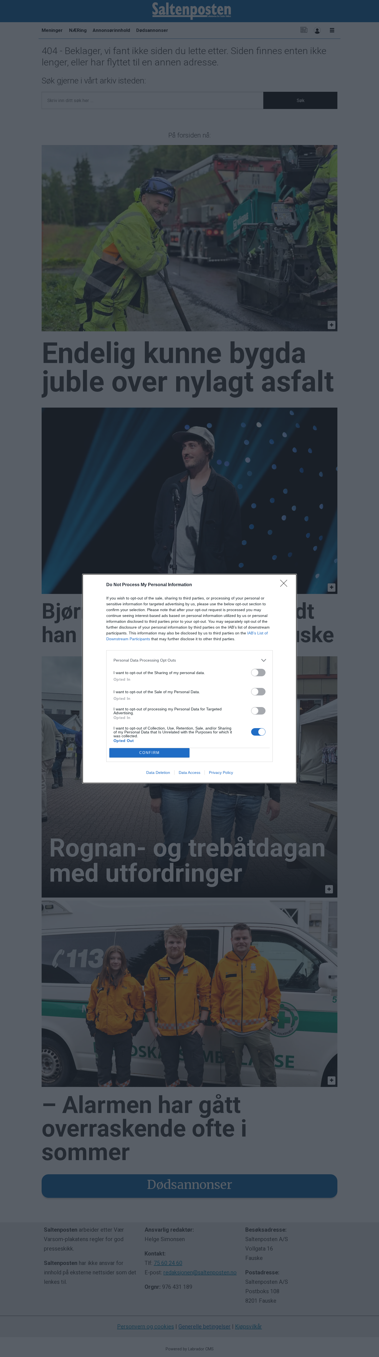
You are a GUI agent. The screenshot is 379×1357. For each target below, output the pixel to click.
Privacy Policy (221, 772)
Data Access (189, 772)
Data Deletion (158, 772)
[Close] (285, 585)
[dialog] (189, 678)
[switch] (258, 672)
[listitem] (189, 660)
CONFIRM (149, 753)
